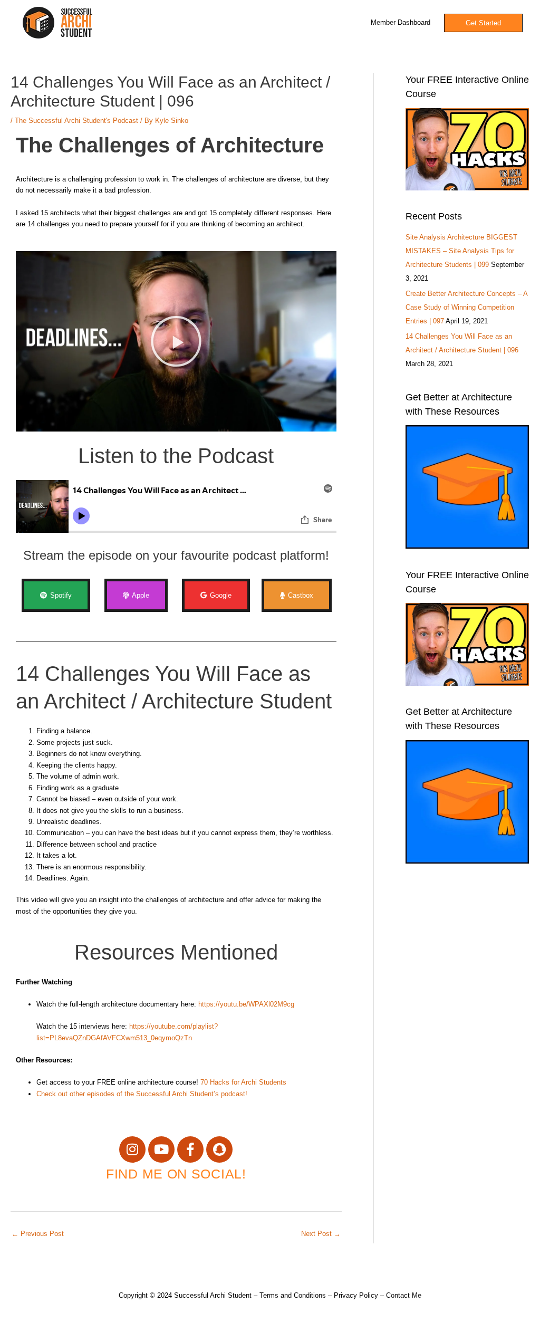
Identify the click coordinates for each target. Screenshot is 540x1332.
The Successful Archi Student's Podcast (76, 120)
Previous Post (38, 1234)
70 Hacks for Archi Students (243, 1082)
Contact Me (403, 1295)
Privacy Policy (356, 1295)
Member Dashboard (400, 22)
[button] (176, 341)
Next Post (321, 1234)
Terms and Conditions (292, 1295)
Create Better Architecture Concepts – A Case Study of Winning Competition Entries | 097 (466, 307)
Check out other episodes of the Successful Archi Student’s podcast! (141, 1094)
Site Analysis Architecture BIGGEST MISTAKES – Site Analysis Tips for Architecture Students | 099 (461, 251)
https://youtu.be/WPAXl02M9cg (246, 1004)
